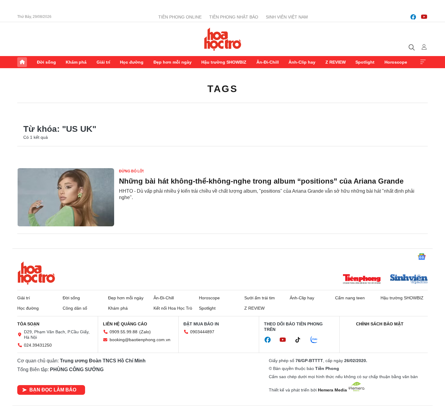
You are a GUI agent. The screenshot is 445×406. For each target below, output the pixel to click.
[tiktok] (301, 340)
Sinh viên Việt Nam (287, 17)
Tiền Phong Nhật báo (233, 17)
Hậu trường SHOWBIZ (223, 62)
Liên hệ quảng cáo (125, 323)
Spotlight (364, 62)
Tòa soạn (28, 323)
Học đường (131, 62)
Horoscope (395, 62)
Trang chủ (22, 62)
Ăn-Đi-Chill (267, 62)
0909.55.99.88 (123, 331)
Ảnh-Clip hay (301, 62)
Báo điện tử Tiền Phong (223, 39)
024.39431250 (38, 345)
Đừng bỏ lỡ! (131, 171)
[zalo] (317, 339)
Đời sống (46, 62)
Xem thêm (423, 62)
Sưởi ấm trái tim (259, 297)
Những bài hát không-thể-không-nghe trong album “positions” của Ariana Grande (261, 181)
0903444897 (202, 331)
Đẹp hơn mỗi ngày (172, 62)
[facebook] (413, 17)
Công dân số (75, 308)
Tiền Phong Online (180, 17)
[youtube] (424, 17)
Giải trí (103, 62)
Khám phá (76, 62)
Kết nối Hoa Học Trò (172, 308)
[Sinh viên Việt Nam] (409, 279)
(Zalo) (145, 331)
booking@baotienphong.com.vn (140, 339)
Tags (222, 88)
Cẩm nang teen (350, 297)
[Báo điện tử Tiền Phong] (362, 279)
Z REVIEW (335, 62)
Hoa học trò (36, 273)
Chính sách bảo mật (380, 323)
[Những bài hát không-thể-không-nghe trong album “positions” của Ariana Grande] (65, 197)
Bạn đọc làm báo (52, 389)
